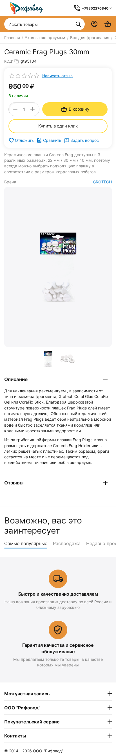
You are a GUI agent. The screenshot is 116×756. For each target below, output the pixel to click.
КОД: (8, 61)
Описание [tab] (16, 379)
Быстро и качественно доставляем (58, 594)
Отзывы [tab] (14, 483)
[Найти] (78, 24)
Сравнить (52, 140)
